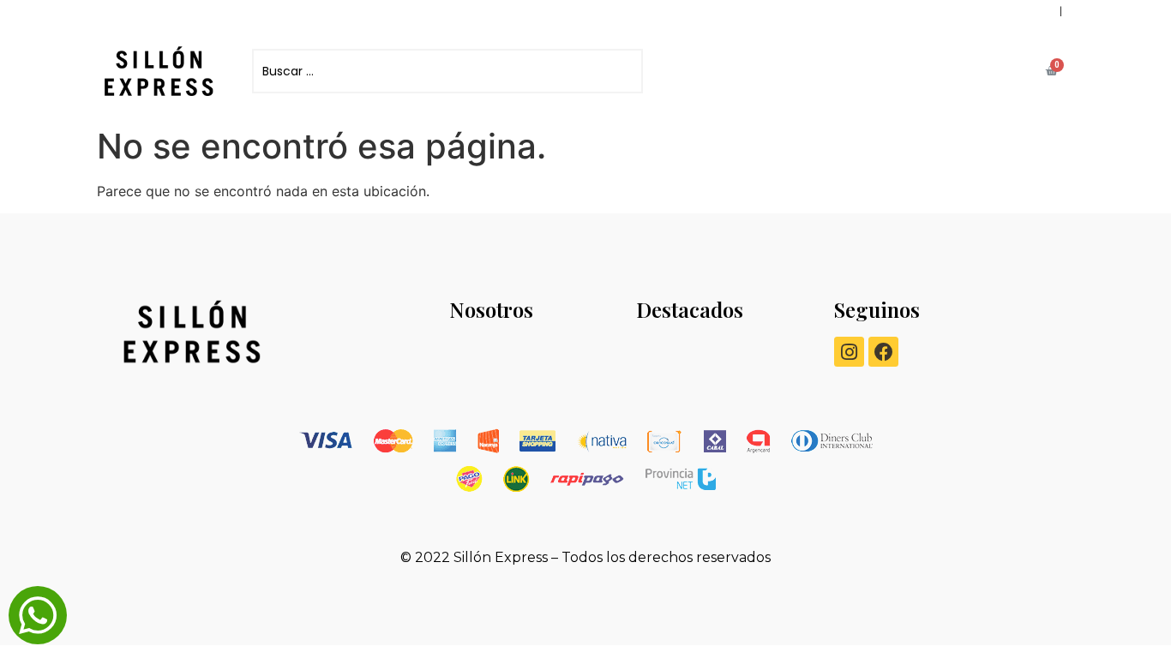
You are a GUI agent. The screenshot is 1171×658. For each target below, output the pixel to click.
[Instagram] (849, 352)
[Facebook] (883, 352)
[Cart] (1051, 71)
